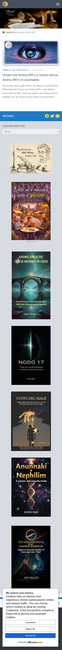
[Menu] (58, 4)
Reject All (30, 629)
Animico (6, 70)
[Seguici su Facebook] (47, 116)
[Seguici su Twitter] (52, 116)
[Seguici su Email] (58, 116)
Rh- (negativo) (20, 70)
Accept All (30, 635)
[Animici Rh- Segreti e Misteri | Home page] (6, 4)
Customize (30, 622)
